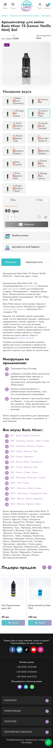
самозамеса (13, 288)
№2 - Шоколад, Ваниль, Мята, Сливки (30, 440)
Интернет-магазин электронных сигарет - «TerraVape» (26, 741)
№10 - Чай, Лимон (20, 482)
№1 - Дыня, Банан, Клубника (25, 435)
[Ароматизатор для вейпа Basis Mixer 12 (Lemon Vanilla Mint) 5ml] (26, 63)
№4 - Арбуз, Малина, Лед (24, 451)
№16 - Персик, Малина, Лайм (26, 503)
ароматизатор (30, 285)
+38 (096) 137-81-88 (26, 667)
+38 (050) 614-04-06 (26, 671)
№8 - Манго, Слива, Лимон (24, 472)
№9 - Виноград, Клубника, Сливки (28, 477)
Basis (38, 38)
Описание (10, 262)
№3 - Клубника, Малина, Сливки (27, 446)
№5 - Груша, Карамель (22, 456)
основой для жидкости (14, 309)
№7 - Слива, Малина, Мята (24, 467)
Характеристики (34, 262)
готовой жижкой (25, 338)
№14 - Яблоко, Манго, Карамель (27, 498)
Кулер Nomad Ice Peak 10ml (39, 607)
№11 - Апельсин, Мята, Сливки (26, 488)
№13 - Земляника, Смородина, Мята (29, 493)
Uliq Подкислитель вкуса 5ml (11, 607)
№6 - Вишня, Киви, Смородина (26, 461)
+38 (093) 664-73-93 (26, 676)
